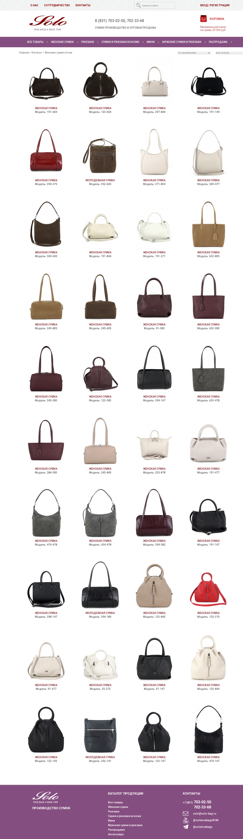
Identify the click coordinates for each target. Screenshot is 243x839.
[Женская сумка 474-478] (46, 514)
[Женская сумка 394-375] (46, 153)
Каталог (37, 52)
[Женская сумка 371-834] (154, 153)
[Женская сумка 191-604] (46, 81)
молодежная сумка (100, 180)
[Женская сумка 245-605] (100, 297)
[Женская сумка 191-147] (208, 514)
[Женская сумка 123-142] (46, 730)
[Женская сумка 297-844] (154, 81)
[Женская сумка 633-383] (208, 297)
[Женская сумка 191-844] (100, 225)
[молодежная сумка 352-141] (100, 730)
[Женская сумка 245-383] (46, 369)
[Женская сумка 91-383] (154, 297)
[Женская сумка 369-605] (46, 225)
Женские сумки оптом (58, 52)
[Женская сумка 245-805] (46, 297)
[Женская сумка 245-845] (100, 442)
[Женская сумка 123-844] (208, 658)
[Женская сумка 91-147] (154, 658)
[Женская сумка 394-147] (154, 369)
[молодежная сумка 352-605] (100, 153)
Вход (204, 5)
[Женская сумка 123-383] (100, 369)
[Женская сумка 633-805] (208, 225)
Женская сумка (46, 108)
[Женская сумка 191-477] (208, 442)
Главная (24, 52)
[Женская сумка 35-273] (100, 658)
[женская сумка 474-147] (208, 730)
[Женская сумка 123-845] (154, 586)
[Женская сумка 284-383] (46, 442)
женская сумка (208, 757)
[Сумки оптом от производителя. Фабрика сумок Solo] (47, 23)
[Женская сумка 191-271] (154, 225)
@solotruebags (202, 826)
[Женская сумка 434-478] (100, 514)
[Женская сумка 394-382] (154, 514)
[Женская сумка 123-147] (154, 730)
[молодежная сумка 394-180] (100, 586)
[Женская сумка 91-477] (46, 658)
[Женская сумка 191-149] (208, 81)
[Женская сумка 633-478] (208, 369)
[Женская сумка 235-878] (154, 442)
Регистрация (220, 5)
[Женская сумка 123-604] (100, 81)
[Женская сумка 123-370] (208, 586)
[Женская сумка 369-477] (208, 153)
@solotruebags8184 (206, 820)
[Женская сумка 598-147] (46, 586)
